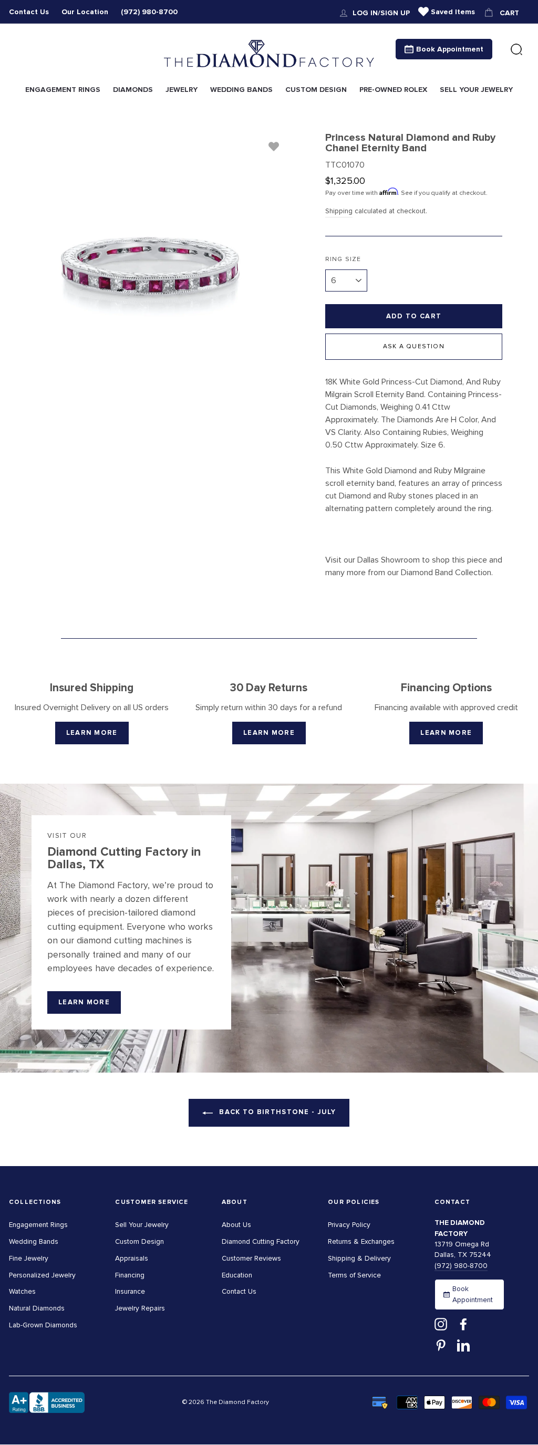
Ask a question (413, 346)
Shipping (339, 210)
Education (237, 1275)
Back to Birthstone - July (276, 1112)
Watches (22, 1291)
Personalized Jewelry (42, 1275)
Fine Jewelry (28, 1258)
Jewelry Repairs (140, 1308)
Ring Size (343, 259)
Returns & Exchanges (361, 1241)
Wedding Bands (33, 1241)
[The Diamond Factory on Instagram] (440, 1324)
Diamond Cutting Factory (260, 1241)
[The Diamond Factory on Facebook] (463, 1324)
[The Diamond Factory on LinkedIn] (463, 1344)
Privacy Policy (349, 1224)
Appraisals (131, 1258)
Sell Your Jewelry (142, 1224)
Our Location (84, 11)
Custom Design (139, 1241)
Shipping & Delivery (359, 1258)
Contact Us (29, 11)
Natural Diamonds (37, 1308)
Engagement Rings (38, 1224)
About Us (236, 1224)
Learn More (92, 733)
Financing (129, 1275)
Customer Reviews (251, 1258)
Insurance (130, 1291)
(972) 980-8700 (149, 11)
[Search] (516, 50)
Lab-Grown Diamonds (43, 1325)
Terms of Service (354, 1275)
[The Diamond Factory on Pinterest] (440, 1344)
